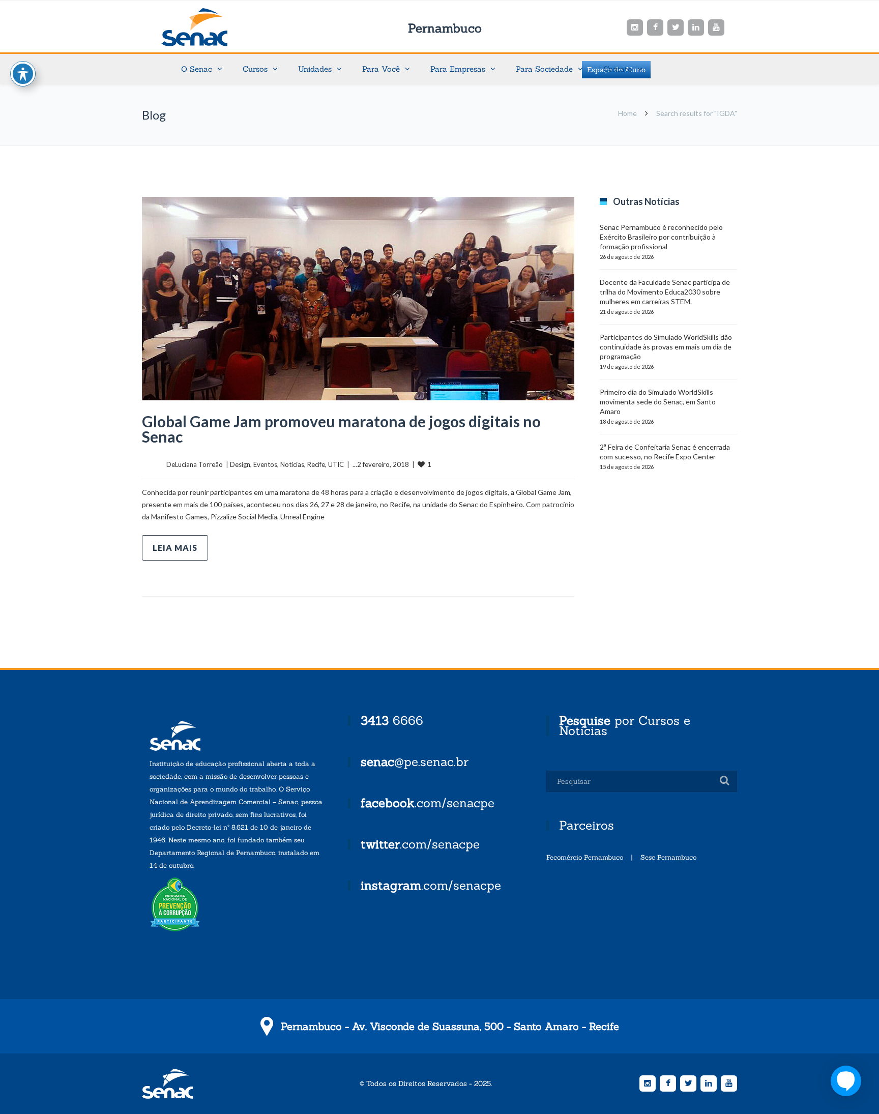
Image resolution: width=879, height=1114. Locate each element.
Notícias (292, 464)
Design (240, 464)
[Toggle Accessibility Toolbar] (23, 74)
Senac (211, 27)
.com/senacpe (427, 803)
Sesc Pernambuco (668, 857)
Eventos (265, 464)
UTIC (336, 464)
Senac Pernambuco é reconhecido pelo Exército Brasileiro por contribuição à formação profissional (661, 237)
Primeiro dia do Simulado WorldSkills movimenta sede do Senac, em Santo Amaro (658, 402)
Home (627, 113)
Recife (316, 464)
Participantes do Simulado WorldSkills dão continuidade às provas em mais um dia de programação (666, 347)
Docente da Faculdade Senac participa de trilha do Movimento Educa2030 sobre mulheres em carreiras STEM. (665, 292)
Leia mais (175, 547)
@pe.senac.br (414, 762)
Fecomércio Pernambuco (584, 857)
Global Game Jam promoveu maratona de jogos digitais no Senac (341, 429)
